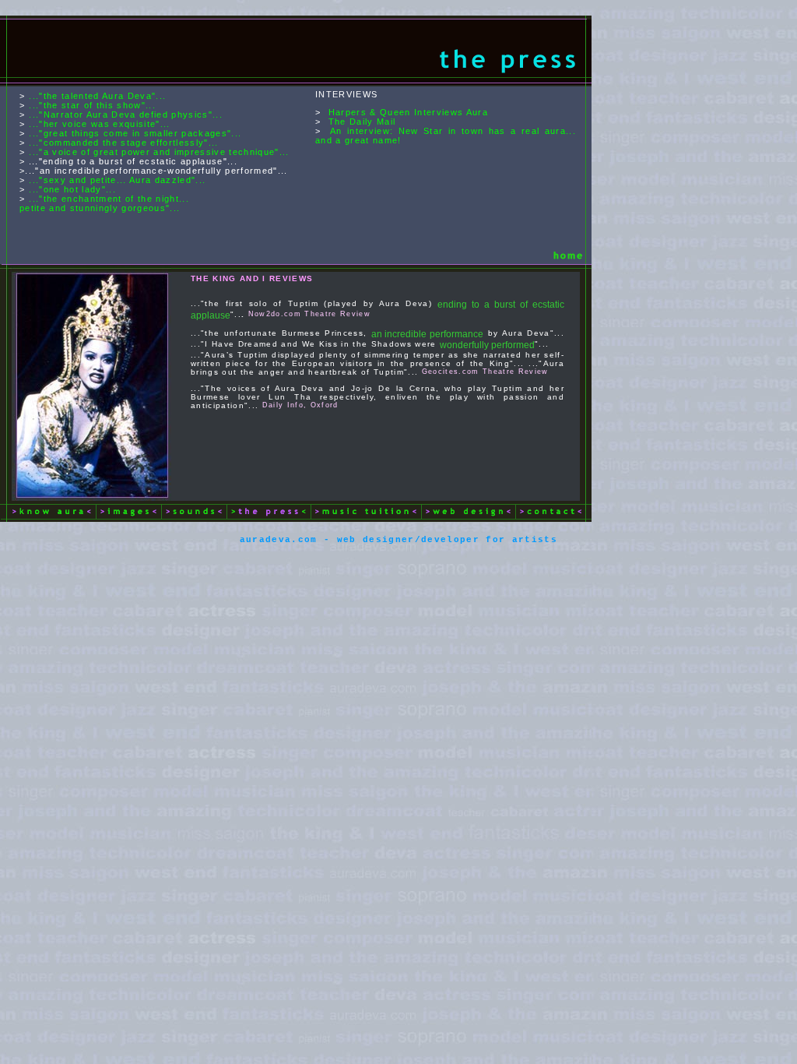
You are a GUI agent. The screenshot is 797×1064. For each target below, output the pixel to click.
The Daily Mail (362, 121)
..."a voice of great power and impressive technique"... (159, 152)
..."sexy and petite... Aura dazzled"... (117, 180)
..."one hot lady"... (72, 189)
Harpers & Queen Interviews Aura (408, 112)
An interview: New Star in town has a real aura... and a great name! (445, 135)
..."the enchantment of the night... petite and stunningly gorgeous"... (104, 203)
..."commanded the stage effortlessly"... (123, 142)
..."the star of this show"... (92, 105)
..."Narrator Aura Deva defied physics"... (126, 114)
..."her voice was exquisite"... (99, 124)
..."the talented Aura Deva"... (97, 95)
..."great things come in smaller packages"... (135, 133)
